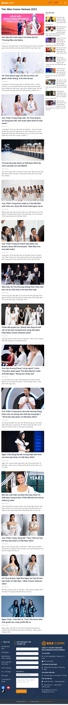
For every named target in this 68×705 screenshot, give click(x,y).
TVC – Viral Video (6, 671)
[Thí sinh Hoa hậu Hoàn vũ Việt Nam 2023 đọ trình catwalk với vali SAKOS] (22, 150)
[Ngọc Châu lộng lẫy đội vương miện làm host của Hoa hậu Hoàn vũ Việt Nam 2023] (22, 441)
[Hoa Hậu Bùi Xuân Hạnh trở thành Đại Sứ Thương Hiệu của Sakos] (22, 24)
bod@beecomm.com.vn (50, 690)
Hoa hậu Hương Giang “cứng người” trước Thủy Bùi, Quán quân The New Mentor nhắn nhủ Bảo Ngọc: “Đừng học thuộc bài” (21, 371)
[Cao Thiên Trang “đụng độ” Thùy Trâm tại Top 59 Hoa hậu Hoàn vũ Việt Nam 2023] (22, 525)
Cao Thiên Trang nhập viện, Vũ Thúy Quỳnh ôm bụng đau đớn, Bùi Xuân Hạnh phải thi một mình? (22, 121)
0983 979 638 (48, 685)
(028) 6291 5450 (59, 681)
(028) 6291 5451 (48, 681)
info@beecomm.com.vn (48, 692)
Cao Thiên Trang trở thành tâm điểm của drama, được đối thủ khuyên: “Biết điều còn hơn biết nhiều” (21, 246)
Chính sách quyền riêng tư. (45, 701)
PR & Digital (4, 675)
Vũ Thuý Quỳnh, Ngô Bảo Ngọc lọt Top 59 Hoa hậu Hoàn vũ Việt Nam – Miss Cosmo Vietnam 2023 (22, 581)
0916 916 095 (46, 687)
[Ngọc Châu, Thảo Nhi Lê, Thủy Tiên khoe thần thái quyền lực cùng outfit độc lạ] (22, 606)
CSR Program (5, 652)
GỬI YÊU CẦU (21, 691)
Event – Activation (6, 668)
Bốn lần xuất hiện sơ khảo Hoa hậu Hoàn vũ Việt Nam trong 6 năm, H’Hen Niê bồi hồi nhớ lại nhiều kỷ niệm (23, 497)
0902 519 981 (58, 685)
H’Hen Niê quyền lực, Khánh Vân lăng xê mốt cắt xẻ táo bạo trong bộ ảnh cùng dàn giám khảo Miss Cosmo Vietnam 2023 (21, 330)
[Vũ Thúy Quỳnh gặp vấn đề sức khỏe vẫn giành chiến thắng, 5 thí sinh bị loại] (22, 62)
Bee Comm (27, 701)
